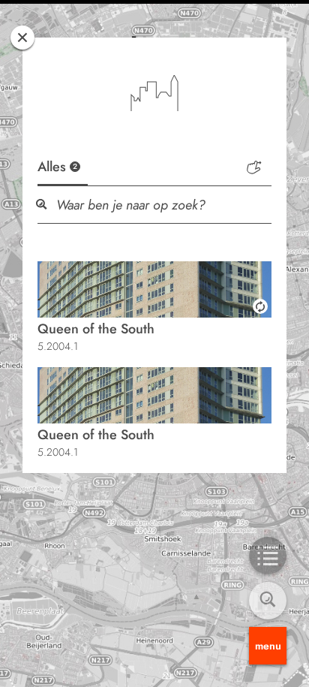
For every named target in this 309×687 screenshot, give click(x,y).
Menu (268, 645)
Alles (57, 166)
